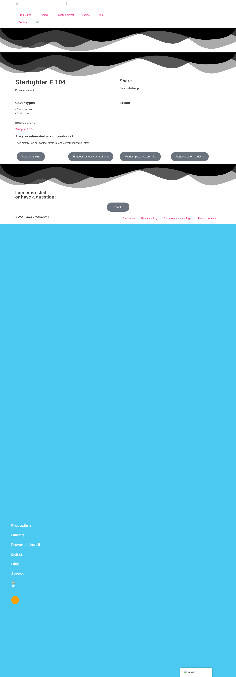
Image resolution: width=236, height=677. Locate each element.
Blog (100, 15)
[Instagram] (15, 600)
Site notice (129, 218)
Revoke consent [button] (206, 218)
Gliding (43, 15)
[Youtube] (34, 600)
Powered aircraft (65, 15)
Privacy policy (149, 218)
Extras (86, 15)
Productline (24, 15)
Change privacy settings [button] (177, 218)
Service (22, 22)
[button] (123, 88)
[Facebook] (25, 600)
